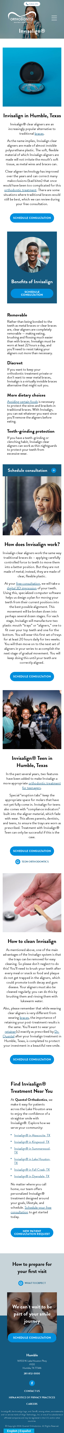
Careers (32, 1404)
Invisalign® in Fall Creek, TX (32, 1169)
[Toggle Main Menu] (54, 18)
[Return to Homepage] (22, 18)
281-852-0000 (32, 1373)
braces (39, 133)
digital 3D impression (22, 588)
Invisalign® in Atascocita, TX (32, 1135)
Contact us (32, 1391)
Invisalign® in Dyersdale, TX (31, 1176)
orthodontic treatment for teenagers (41, 785)
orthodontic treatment (20, 190)
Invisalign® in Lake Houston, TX (32, 1161)
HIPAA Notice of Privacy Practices (32, 1397)
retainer (10, 1031)
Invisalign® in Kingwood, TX (31, 1141)
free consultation (28, 583)
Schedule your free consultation (31, 1210)
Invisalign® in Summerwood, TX (32, 1150)
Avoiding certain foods (22, 401)
